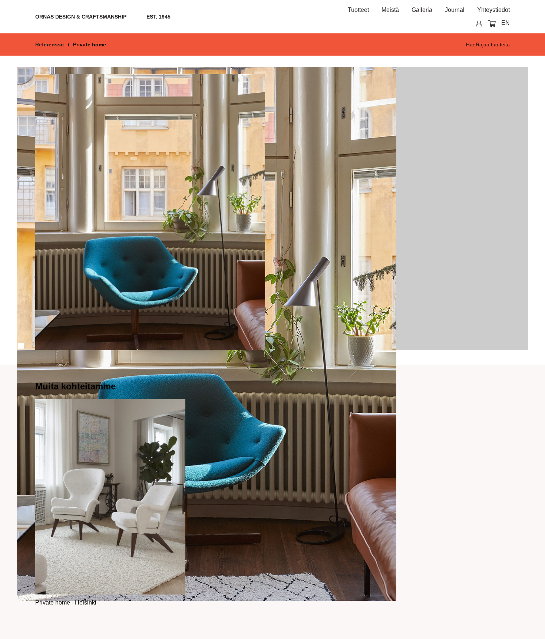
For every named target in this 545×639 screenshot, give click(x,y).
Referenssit (49, 44)
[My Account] (476, 23)
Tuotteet (358, 10)
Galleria (422, 10)
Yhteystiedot (493, 10)
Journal (455, 10)
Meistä (390, 10)
